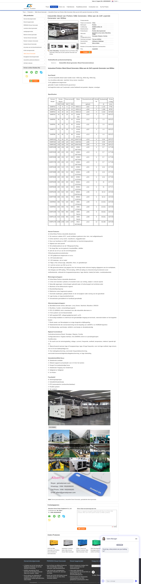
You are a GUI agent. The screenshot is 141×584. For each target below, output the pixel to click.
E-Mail (94, 575)
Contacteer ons (93, 7)
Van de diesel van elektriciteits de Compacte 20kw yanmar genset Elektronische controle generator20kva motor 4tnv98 (34, 577)
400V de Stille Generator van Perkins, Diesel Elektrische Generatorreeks (54, 551)
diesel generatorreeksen (58, 499)
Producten (54, 7)
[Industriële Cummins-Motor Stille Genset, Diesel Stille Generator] (68, 543)
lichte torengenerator (29, 50)
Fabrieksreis (70, 7)
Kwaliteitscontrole (81, 7)
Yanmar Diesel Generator (30, 38)
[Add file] (103, 581)
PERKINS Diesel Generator (31, 25)
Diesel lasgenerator (29, 22)
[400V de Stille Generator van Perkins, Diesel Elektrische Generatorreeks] (54, 543)
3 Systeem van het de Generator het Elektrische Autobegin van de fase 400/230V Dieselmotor (33, 567)
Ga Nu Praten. (104, 6)
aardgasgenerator (28, 31)
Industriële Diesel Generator (73, 499)
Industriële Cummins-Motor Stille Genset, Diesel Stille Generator (68, 550)
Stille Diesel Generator (41, 12)
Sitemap (99, 575)
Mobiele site (96, 577)
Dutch (115, 1)
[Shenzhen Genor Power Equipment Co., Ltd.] (48, 46)
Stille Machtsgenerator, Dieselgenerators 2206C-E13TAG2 (97, 550)
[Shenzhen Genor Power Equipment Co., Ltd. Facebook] (93, 573)
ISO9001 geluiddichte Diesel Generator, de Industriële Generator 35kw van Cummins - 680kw (33, 572)
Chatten (85, 52)
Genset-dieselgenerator (30, 19)
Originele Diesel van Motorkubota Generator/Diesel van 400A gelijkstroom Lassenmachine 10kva (79, 578)
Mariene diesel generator (30, 34)
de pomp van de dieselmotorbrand (33, 47)
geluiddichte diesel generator (88, 499)
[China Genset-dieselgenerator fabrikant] (30, 6)
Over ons (62, 7)
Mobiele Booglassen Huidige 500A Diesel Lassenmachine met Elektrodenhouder (79, 567)
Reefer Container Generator (31, 41)
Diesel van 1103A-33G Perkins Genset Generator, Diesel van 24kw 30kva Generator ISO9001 (57, 577)
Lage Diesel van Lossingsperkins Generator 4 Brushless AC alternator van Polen (56, 572)
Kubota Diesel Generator (30, 44)
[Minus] (136, 539)
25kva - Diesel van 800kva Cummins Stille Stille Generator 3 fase (82, 550)
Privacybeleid (33, 582)
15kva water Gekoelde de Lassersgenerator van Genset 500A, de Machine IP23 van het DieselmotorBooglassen (80, 572)
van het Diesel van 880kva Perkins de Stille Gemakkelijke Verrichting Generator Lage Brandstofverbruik (57, 567)
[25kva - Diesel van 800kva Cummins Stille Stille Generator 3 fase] (82, 543)
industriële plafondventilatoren (31, 60)
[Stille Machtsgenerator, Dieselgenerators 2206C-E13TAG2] (97, 543)
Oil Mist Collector (28, 63)
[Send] (136, 581)
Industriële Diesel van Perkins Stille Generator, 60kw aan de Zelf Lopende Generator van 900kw (63, 52)
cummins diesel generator (30, 28)
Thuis (47, 7)
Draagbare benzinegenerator (31, 56)
